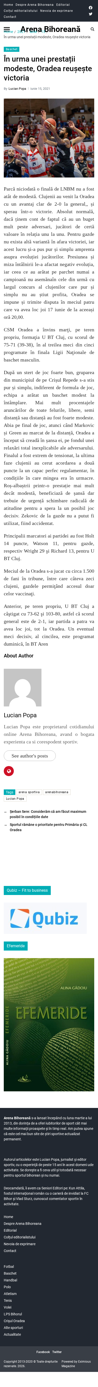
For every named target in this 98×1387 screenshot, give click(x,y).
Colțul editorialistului (21, 11)
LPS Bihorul (13, 1314)
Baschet (11, 49)
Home (8, 5)
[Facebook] (90, 8)
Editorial (63, 5)
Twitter (57, 1352)
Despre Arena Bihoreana (35, 5)
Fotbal (9, 1267)
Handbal (10, 1280)
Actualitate (12, 1334)
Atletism (10, 1294)
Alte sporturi (13, 1328)
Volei (7, 1307)
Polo (7, 1287)
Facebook (43, 1352)
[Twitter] (90, 14)
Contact (10, 17)
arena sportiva (29, 792)
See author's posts (30, 755)
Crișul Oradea (14, 1321)
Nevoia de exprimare (56, 11)
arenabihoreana (56, 792)
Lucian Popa (17, 89)
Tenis (8, 1301)
